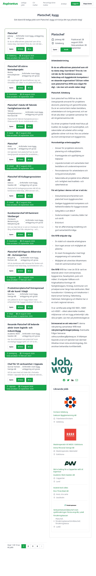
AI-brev (20, 49)
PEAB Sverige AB (12, 147)
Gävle (11, 133)
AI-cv (29, 49)
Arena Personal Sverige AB (63, 448)
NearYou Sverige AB (12, 295)
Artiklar (64, 4)
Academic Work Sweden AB (14, 335)
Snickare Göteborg (60, 412)
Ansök (66, 50)
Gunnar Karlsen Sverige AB (14, 368)
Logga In (75, 4)
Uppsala (12, 386)
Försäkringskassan (60, 515)
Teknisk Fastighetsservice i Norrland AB (15, 113)
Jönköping (13, 353)
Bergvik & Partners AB (12, 259)
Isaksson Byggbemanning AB (64, 415)
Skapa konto (87, 4)
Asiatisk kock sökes (60, 488)
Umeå (11, 166)
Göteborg (12, 56)
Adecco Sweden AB (12, 184)
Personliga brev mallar (49, 4)
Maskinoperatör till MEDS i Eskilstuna (68, 444)
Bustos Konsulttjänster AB (14, 74)
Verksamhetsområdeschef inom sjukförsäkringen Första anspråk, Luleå (68, 511)
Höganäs (12, 277)
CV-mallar (35, 4)
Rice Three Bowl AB (60, 491)
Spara (11, 49)
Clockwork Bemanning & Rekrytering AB (13, 221)
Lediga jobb (23, 4)
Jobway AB (10, 37)
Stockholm (13, 94)
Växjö (11, 314)
